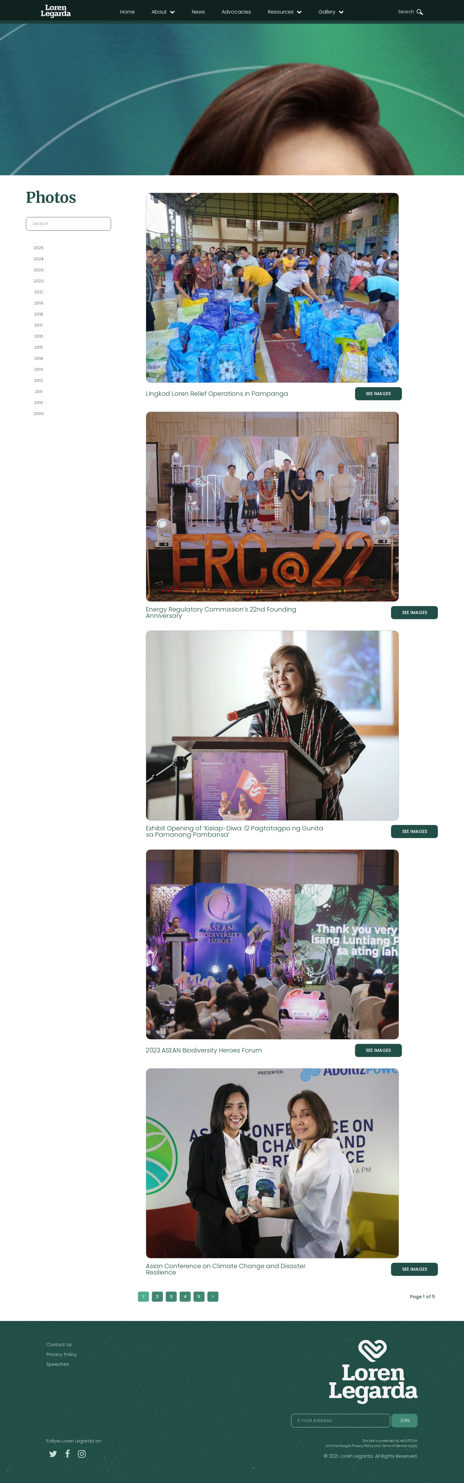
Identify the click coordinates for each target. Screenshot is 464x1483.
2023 (38, 270)
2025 (38, 248)
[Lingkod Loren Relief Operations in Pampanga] (274, 289)
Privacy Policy (61, 1354)
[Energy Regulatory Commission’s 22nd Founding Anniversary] (292, 508)
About (159, 11)
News (198, 11)
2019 (38, 303)
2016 (38, 336)
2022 (38, 281)
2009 (38, 414)
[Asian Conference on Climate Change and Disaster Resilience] (292, 1164)
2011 (38, 392)
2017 (38, 325)
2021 (38, 292)
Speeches (57, 1364)
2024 (38, 259)
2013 (38, 369)
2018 (38, 314)
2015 (38, 347)
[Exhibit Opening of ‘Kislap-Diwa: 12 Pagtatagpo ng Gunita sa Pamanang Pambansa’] (292, 726)
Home (127, 11)
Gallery (327, 11)
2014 (38, 358)
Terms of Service (394, 1446)
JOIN (404, 1420)
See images (378, 393)
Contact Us (59, 1344)
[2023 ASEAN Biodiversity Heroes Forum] (274, 945)
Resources (281, 11)
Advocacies (236, 11)
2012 (38, 380)
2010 (38, 403)
